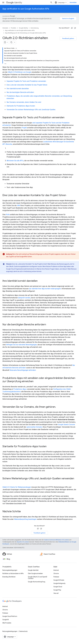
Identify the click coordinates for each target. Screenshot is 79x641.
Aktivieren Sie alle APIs (15, 161)
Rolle (8, 215)
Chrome (56, 573)
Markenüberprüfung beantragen (25, 519)
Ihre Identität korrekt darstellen (18, 89)
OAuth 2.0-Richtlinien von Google (19, 72)
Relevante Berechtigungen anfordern (23, 370)
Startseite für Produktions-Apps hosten (21, 106)
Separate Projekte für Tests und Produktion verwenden (26, 81)
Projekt (24, 128)
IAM (18, 205)
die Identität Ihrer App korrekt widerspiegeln (45, 289)
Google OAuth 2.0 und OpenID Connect (37, 577)
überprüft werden (24, 298)
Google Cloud (57, 586)
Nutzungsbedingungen (9, 570)
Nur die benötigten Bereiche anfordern (20, 92)
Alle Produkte (6, 623)
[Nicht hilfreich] (75, 28)
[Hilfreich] (71, 28)
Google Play (57, 590)
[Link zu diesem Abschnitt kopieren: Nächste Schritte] (23, 511)
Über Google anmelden (35, 573)
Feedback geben (68, 38)
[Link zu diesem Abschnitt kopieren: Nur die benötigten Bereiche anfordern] (48, 324)
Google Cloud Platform (9, 616)
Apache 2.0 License (23, 542)
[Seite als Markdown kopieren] (11, 42)
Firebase (56, 577)
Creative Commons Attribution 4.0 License (56, 540)
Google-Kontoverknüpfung (36, 582)
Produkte (13, 28)
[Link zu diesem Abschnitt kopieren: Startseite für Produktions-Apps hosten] (48, 446)
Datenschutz (23, 631)
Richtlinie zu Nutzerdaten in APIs (13, 573)
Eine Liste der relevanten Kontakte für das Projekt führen (27, 85)
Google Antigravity (59, 583)
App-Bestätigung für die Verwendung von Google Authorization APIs (25, 33)
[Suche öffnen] (51, 2)
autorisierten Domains (34, 427)
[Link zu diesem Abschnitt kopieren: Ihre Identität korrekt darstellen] (40, 281)
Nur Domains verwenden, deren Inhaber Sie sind (24, 102)
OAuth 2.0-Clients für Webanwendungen (16, 487)
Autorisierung (35, 28)
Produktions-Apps (20, 389)
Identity (18, 2)
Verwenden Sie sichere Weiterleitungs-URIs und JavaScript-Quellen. (31, 110)
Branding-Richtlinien (9, 577)
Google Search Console (66, 424)
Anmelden (73, 2)
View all (55, 593)
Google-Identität (33, 570)
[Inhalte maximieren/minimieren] (16, 48)
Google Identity (23, 28)
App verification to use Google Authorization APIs (25, 9)
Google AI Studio (58, 580)
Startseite (5, 28)
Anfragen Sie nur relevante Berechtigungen (21, 345)
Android (56, 570)
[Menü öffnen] (3, 2)
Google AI (5, 619)
